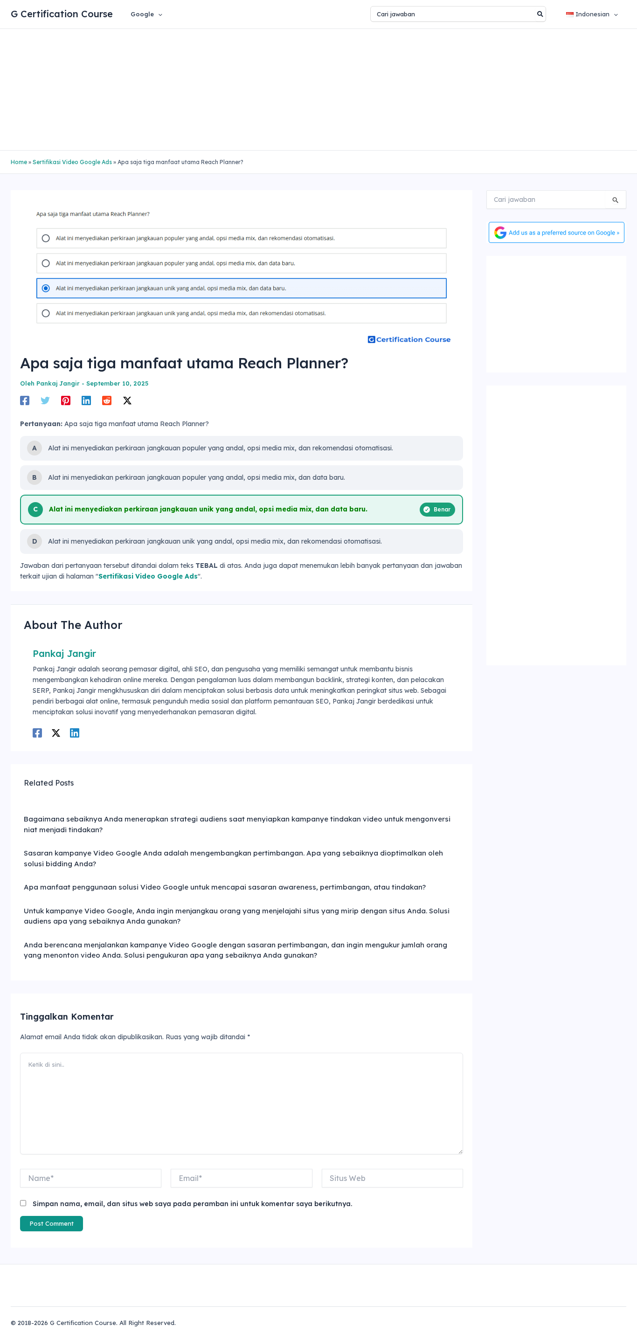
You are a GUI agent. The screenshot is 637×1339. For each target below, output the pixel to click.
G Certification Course (62, 14)
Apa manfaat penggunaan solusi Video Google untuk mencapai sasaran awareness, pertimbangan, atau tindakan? (225, 887)
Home (19, 162)
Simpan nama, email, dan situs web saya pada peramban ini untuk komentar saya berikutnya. (192, 1204)
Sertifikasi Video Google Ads (72, 162)
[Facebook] (24, 400)
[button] (158, 14)
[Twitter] (45, 400)
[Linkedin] (86, 400)
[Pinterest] (65, 400)
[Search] (540, 14)
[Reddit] (106, 400)
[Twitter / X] (127, 400)
